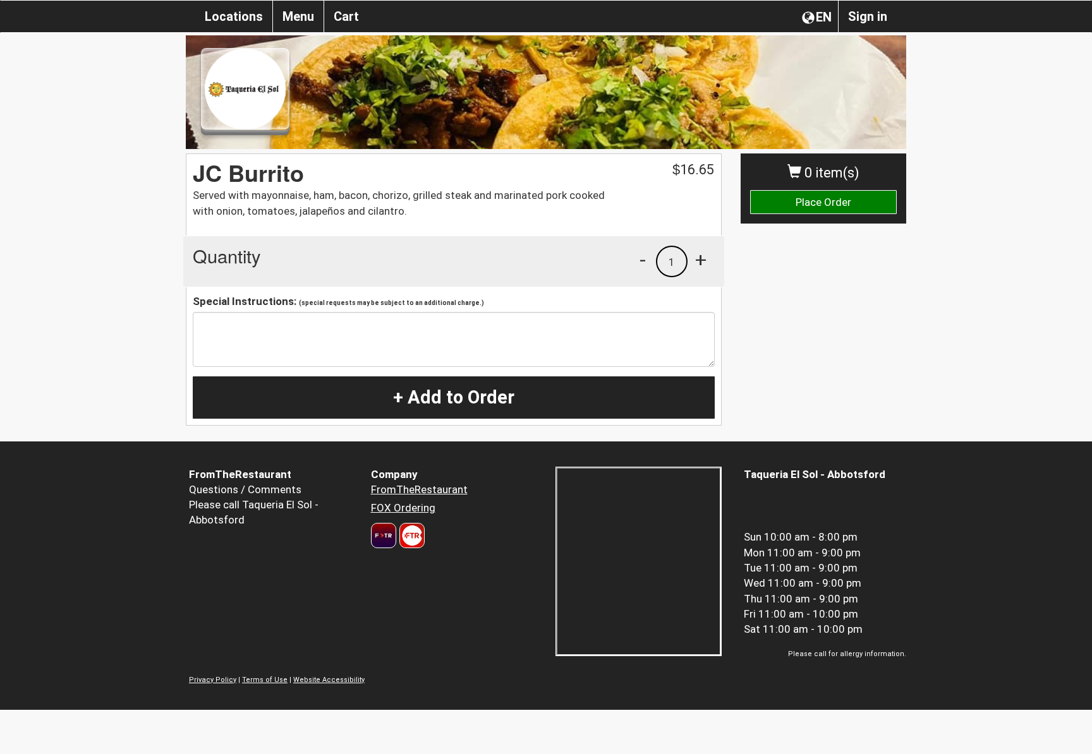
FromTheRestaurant (419, 489)
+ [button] (701, 260)
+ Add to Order (453, 397)
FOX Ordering (403, 507)
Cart (346, 16)
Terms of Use (265, 680)
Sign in (867, 16)
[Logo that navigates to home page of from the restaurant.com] (383, 535)
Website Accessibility (329, 680)
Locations (234, 16)
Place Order (823, 202)
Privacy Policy (212, 680)
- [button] (643, 260)
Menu (298, 16)
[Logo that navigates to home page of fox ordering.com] (410, 535)
